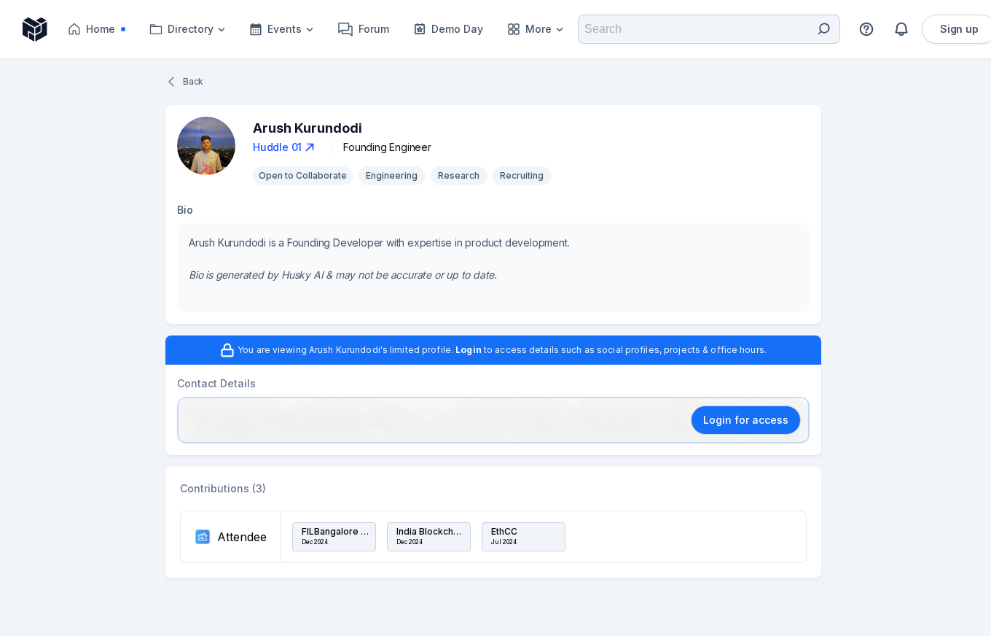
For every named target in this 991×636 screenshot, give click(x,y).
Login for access (745, 420)
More (538, 29)
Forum (374, 29)
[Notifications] (901, 29)
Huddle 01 (277, 147)
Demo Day (457, 29)
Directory (191, 29)
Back (193, 81)
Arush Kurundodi (307, 128)
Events (284, 29)
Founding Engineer (387, 147)
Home (110, 32)
